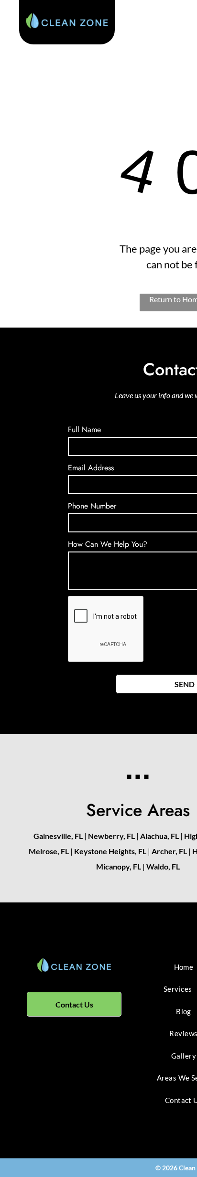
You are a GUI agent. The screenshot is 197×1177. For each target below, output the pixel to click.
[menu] (182, 28)
